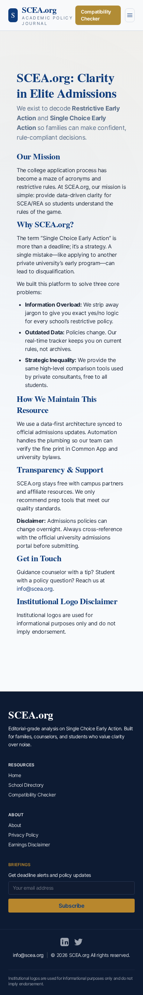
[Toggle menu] (130, 15)
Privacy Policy (23, 835)
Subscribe (71, 905)
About (14, 825)
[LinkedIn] (64, 942)
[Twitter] (78, 942)
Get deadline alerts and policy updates (49, 875)
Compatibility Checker (96, 15)
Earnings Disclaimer (29, 844)
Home (14, 775)
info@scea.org (35, 588)
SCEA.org (39, 9)
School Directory (26, 785)
